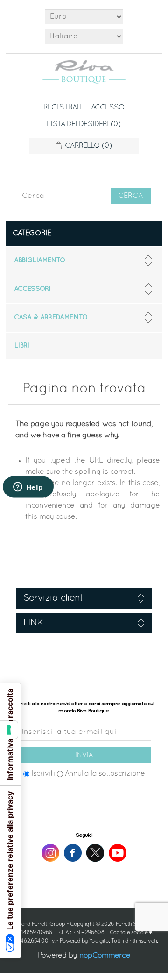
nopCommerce (104, 955)
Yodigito (99, 941)
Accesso (108, 107)
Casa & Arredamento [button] (50, 317)
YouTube (117, 853)
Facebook (73, 853)
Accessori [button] (32, 289)
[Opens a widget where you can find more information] (28, 488)
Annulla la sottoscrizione (105, 773)
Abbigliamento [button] (39, 260)
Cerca (130, 196)
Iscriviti (43, 773)
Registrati (62, 107)
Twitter (95, 853)
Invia (84, 755)
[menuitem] (84, 261)
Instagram (50, 853)
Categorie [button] (32, 233)
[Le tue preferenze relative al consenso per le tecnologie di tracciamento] (9, 730)
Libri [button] (21, 345)
